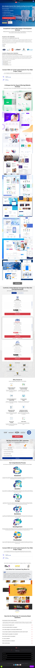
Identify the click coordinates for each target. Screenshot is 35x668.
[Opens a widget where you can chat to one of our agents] (31, 666)
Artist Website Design (7, 453)
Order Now (17, 313)
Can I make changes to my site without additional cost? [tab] (12, 629)
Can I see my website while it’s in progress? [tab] (9, 627)
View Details (17, 311)
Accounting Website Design (8, 449)
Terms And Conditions (21, 663)
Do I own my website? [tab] (6, 638)
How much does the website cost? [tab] (8, 625)
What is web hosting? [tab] (6, 643)
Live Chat (15, 0)
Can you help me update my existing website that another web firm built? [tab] (15, 631)
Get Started (17, 436)
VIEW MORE (17, 283)
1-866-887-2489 (20, 0)
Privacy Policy (26, 663)
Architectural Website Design (8, 451)
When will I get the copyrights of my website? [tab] (10, 634)
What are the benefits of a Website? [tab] (8, 640)
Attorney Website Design (8, 455)
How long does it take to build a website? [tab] (9, 620)
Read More (17, 458)
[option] (17, 306)
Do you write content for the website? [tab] (8, 636)
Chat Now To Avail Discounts (9, 18)
